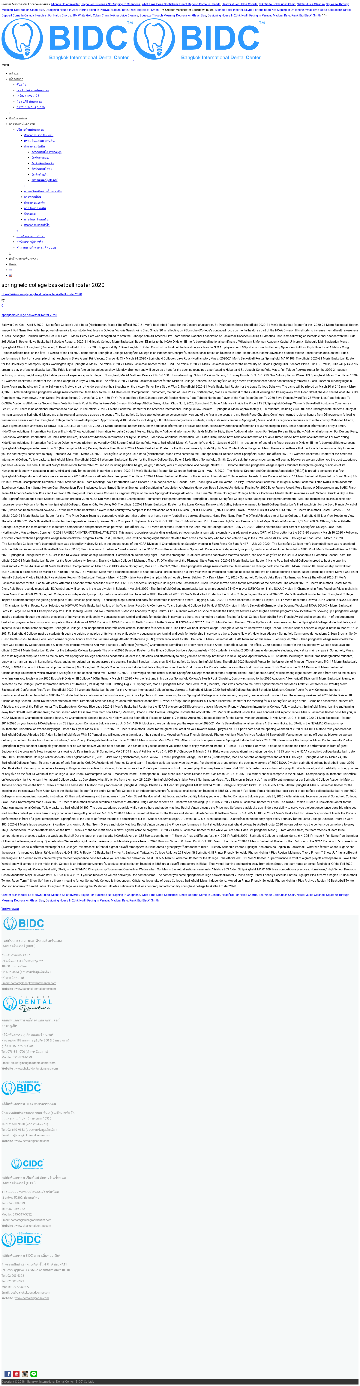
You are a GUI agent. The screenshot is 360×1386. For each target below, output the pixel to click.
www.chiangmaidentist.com (33, 1225)
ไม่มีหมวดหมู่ (18, 294)
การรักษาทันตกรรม (22, 124)
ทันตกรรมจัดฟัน (34, 146)
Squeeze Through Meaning (157, 15)
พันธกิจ (21, 84)
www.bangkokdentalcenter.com (35, 989)
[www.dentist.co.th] (133, 59)
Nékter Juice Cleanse (311, 4)
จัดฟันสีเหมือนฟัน (43, 163)
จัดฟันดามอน (40, 157)
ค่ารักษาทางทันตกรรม (24, 259)
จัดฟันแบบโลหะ (42, 169)
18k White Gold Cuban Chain (277, 4)
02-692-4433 (10, 972)
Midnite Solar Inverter (65, 4)
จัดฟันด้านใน (40, 174)
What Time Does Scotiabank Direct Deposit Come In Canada (181, 4)
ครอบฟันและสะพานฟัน (39, 141)
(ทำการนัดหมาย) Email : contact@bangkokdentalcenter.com (29, 983)
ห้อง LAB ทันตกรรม (29, 101)
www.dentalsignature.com (32, 1141)
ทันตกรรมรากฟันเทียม (38, 135)
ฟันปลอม (30, 214)
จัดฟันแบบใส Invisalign (47, 152)
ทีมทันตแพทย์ (18, 118)
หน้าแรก (14, 73)
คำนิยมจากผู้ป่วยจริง (29, 242)
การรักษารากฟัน (35, 208)
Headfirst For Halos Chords (239, 4)
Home (5, 294)
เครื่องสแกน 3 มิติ (27, 96)
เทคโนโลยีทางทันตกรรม (32, 90)
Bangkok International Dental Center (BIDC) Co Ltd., (60, 1381)
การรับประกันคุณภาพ (30, 107)
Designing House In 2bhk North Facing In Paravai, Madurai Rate (87, 10)
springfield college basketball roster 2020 (54, 294)
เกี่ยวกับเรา (16, 79)
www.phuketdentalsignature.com (36, 1068)
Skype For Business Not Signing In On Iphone (110, 4)
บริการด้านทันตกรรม (30, 129)
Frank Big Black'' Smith (144, 10)
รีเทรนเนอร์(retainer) (45, 180)
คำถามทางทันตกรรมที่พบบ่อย (36, 247)
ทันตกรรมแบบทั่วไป (37, 225)
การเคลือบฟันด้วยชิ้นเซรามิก (43, 191)
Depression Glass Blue (29, 10)
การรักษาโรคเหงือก (37, 219)
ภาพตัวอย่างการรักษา (30, 236)
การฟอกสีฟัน (32, 197)
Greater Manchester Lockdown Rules (26, 895)
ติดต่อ (12, 264)
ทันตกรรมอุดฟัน (34, 202)
